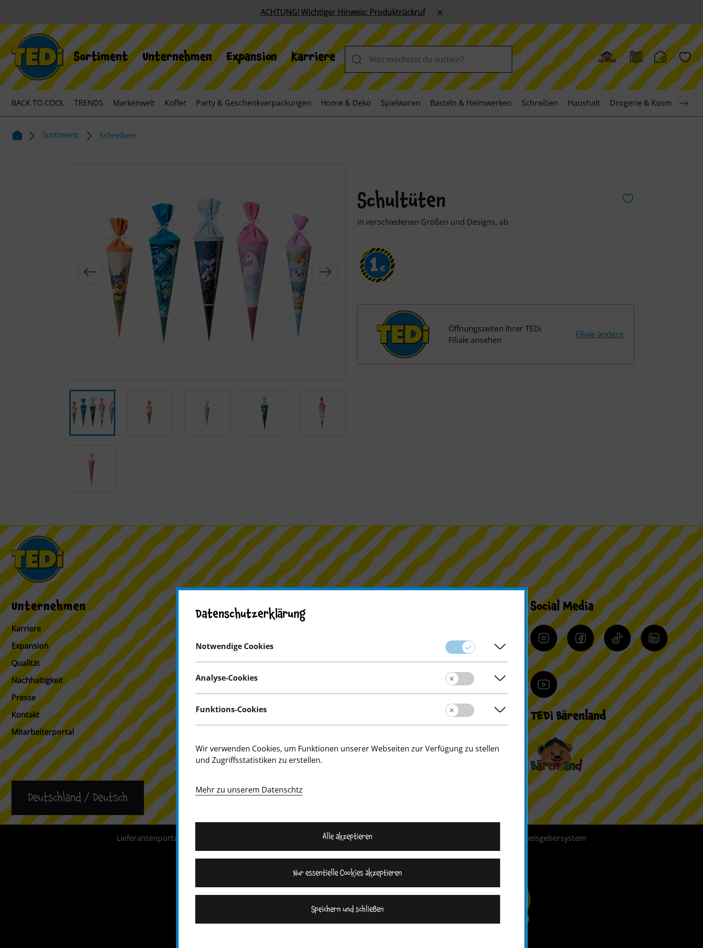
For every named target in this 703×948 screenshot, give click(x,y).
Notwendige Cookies (235, 646)
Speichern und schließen (347, 909)
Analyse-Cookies (227, 677)
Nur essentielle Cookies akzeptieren (347, 873)
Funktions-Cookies (231, 709)
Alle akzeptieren (348, 836)
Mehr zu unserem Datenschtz (249, 789)
